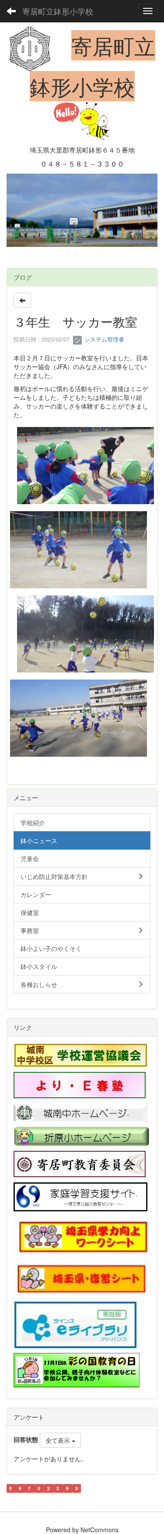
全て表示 (58, 1440)
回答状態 (26, 1439)
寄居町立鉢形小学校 (57, 11)
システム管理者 (103, 339)
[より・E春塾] (80, 1084)
